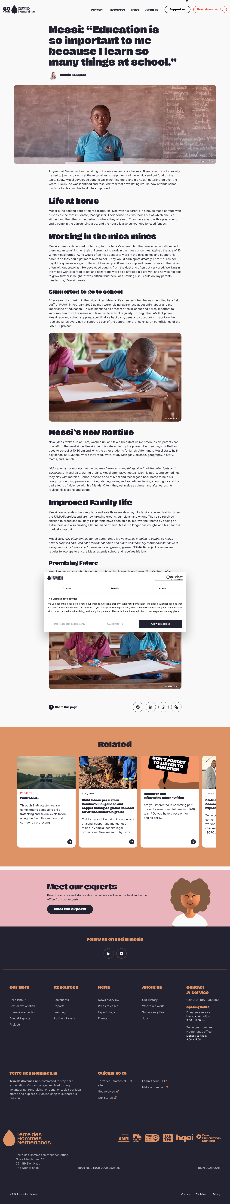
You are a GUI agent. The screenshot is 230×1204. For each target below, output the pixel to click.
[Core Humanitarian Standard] (208, 1138)
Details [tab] (115, 588)
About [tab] (162, 588)
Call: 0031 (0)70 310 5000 (203, 1000)
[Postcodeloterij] (137, 1138)
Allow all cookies (160, 623)
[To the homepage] (27, 1138)
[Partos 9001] (168, 1138)
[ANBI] (123, 1138)
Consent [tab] (67, 588)
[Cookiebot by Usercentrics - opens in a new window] (169, 577)
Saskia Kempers (73, 74)
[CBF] (152, 1138)
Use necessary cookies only (69, 623)
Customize (113, 623)
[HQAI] (184, 1138)
